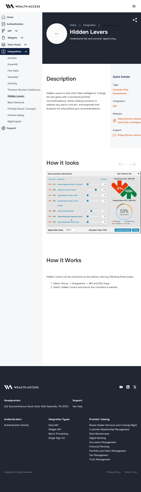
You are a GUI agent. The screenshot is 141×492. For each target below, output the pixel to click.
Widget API (54, 429)
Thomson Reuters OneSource (24, 89)
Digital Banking (97, 438)
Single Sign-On (56, 438)
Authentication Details (16, 425)
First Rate (13, 70)
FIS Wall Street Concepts (22, 108)
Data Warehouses (99, 433)
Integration (89, 25)
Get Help (77, 406)
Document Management (102, 442)
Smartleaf (13, 77)
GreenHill (13, 64)
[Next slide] (132, 164)
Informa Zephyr (16, 115)
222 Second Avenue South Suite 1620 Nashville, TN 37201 (36, 406)
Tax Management (98, 455)
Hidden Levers (16, 96)
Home (73, 25)
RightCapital (14, 121)
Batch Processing (58, 433)
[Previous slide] (121, 164)
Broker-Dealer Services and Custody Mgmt (113, 425)
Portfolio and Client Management (107, 450)
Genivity (12, 83)
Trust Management (99, 459)
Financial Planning (99, 446)
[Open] (134, 6)
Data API (53, 425)
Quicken (12, 58)
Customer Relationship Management (109, 429)
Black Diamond (16, 102)
